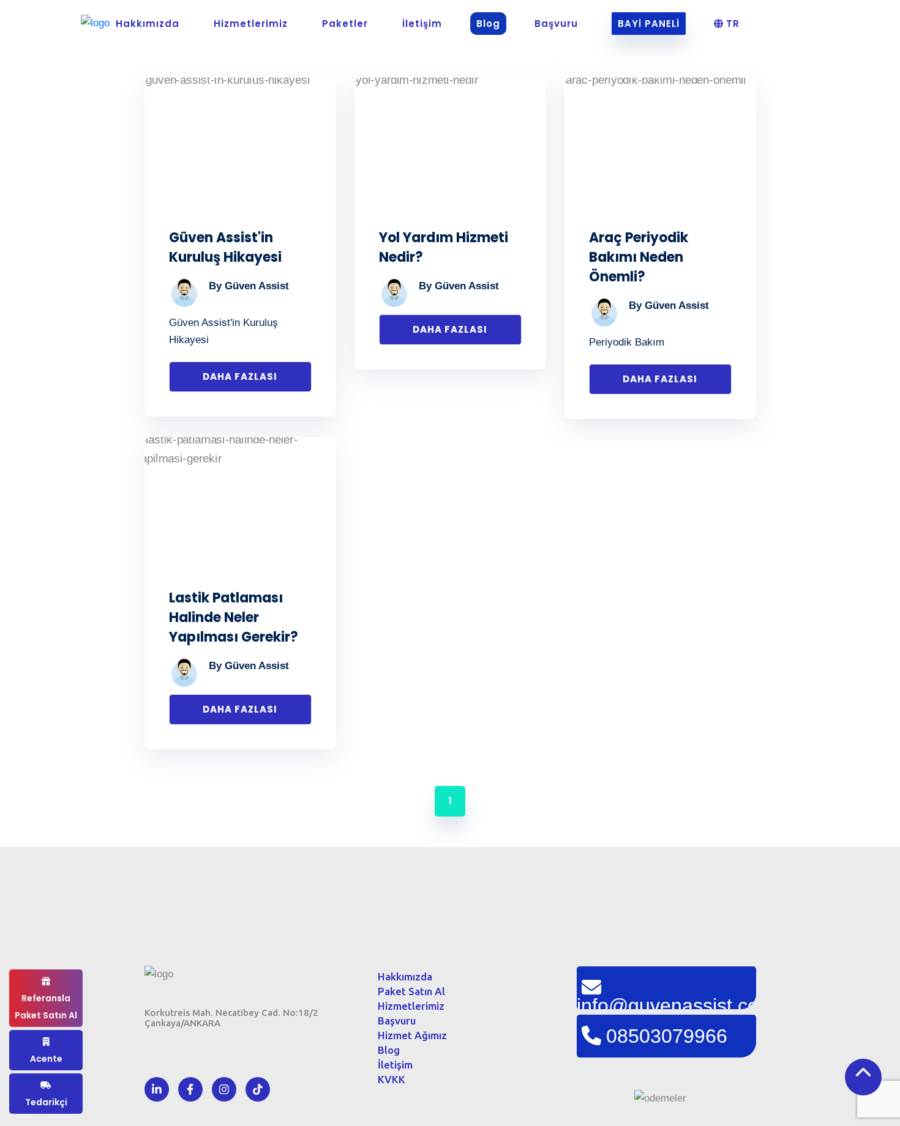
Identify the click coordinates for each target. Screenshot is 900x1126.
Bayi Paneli (649, 23)
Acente (46, 1059)
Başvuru (556, 23)
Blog (488, 23)
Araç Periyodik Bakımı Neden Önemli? (638, 257)
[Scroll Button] (863, 1077)
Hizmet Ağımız (412, 1035)
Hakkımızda (147, 23)
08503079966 (666, 1036)
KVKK (391, 1079)
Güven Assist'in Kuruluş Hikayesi (225, 247)
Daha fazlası (240, 376)
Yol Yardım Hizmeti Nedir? (443, 247)
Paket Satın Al (411, 991)
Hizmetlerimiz (251, 23)
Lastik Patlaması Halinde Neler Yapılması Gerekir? (233, 617)
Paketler (345, 23)
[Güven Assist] (95, 28)
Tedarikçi (46, 1102)
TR (731, 23)
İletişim (422, 23)
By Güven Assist (249, 286)
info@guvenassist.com (666, 1002)
